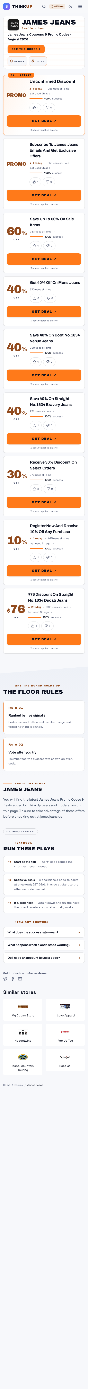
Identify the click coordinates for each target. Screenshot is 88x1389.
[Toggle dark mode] (70, 6)
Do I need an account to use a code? (44, 957)
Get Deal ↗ (44, 121)
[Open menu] (80, 6)
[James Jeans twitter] (5, 979)
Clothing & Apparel (20, 831)
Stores (19, 1085)
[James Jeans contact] (20, 979)
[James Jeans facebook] (13, 979)
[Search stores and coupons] (44, 6)
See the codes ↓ (26, 49)
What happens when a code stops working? (44, 945)
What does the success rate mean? (44, 932)
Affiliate (58, 6)
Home (6, 1085)
